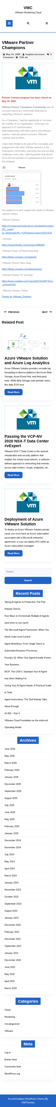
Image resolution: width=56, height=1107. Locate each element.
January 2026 (11, 777)
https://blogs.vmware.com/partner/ (19, 257)
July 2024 (9, 854)
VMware (9, 1031)
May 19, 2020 (13, 54)
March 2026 (11, 763)
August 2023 (11, 910)
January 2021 (11, 953)
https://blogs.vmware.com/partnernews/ (22, 269)
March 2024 (11, 875)
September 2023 (13, 903)
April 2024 (10, 868)
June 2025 (10, 812)
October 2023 (11, 896)
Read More (15, 393)
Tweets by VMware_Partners (16, 296)
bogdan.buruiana (35, 54)
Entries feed (11, 1059)
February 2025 (12, 826)
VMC (28, 7)
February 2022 (12, 932)
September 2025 (13, 791)
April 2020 (10, 981)
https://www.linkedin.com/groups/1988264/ (23, 245)
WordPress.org (12, 1073)
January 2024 (11, 882)
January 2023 (11, 917)
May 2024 (10, 861)
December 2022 (13, 924)
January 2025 (11, 833)
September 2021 (13, 946)
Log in (8, 1052)
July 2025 (9, 805)
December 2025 (13, 784)
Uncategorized (12, 1024)
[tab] (9, 23)
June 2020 (10, 967)
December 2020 (13, 960)
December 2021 (13, 939)
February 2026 (12, 770)
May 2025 (10, 819)
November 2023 (13, 889)
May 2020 (10, 974)
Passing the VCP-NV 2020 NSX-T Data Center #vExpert (27, 441)
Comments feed (13, 1066)
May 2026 (10, 756)
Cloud (7, 1009)
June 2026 (10, 748)
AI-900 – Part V (12, 713)
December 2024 (13, 840)
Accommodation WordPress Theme (26, 1098)
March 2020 (11, 988)
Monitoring (10, 1016)
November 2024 (13, 847)
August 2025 (11, 798)
